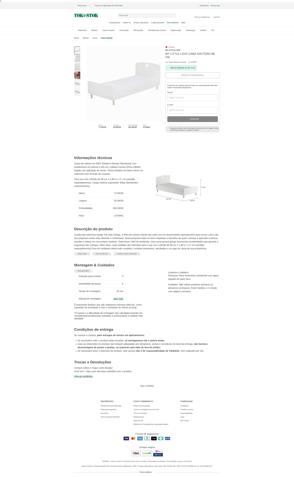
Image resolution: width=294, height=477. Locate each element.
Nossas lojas (215, 5)
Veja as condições (83, 376)
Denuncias (104, 413)
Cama (94, 38)
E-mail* (170, 105)
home (76, 38)
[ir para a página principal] (86, 15)
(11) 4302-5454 (117, 5)
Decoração (124, 30)
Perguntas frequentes (108, 409)
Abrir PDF (118, 298)
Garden (203, 30)
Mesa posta (138, 30)
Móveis (94, 30)
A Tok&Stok (184, 406)
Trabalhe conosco (186, 409)
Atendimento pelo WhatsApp (111, 406)
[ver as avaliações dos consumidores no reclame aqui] (147, 453)
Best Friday (184, 420)
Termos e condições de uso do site (146, 409)
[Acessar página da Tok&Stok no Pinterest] (150, 390)
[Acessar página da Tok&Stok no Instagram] (144, 390)
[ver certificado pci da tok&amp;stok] (158, 453)
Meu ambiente (173, 23)
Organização (176, 30)
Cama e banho (108, 30)
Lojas (182, 417)
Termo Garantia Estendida (110, 417)
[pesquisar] (173, 15)
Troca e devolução (140, 413)
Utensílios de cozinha (157, 30)
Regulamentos (139, 417)
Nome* (170, 92)
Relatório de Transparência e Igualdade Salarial (151, 424)
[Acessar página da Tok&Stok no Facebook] (137, 390)
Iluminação (190, 30)
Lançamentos (114, 23)
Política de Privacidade (142, 406)
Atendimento (204, 5)
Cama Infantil (106, 38)
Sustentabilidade (186, 413)
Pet (212, 30)
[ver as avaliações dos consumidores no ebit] (136, 453)
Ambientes (82, 30)
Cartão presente (157, 23)
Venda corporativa (141, 23)
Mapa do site (138, 420)
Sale (183, 23)
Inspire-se (127, 23)
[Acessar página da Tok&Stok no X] (156, 390)
